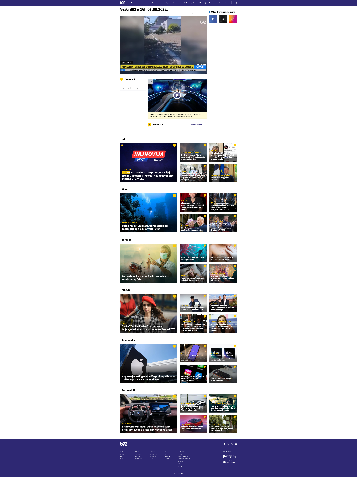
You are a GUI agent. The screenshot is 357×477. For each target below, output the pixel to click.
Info (121, 451)
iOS (123, 373)
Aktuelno (184, 225)
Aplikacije (181, 461)
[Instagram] (233, 19)
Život (121, 459)
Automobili (153, 456)
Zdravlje (138, 451)
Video (167, 451)
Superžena (138, 459)
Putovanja (138, 454)
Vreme (167, 459)
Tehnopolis (153, 454)
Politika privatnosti (184, 459)
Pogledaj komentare (196, 124)
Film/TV (124, 323)
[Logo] (122, 2)
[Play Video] (177, 95)
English (167, 456)
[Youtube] (236, 444)
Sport (122, 454)
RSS (179, 464)
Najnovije (134, 3)
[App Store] (230, 462)
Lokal (152, 459)
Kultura (137, 456)
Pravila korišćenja (184, 456)
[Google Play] (230, 456)
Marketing (181, 451)
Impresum (180, 454)
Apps (183, 353)
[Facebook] (213, 19)
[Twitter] (223, 19)
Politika (214, 150)
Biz (121, 456)
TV (166, 454)
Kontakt (180, 466)
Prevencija (185, 275)
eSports (152, 451)
